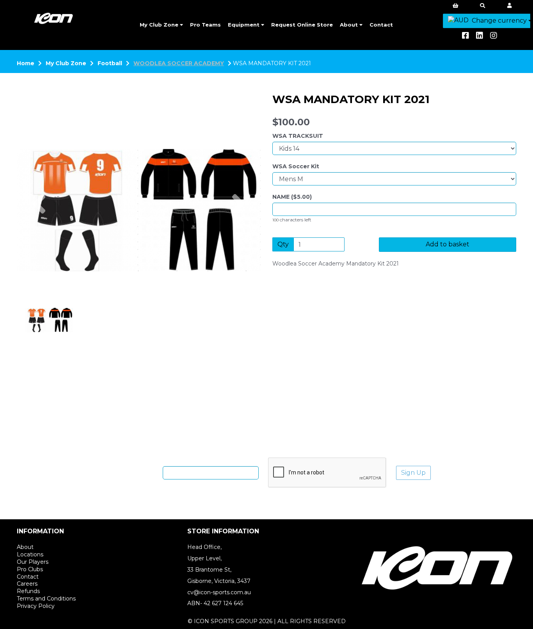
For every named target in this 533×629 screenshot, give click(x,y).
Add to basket (447, 244)
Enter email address (131, 472)
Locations (30, 554)
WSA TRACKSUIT (297, 135)
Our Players (32, 561)
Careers (27, 583)
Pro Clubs (30, 569)
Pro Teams (205, 24)
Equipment (244, 24)
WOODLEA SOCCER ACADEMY (178, 63)
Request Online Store (302, 24)
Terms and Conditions (46, 598)
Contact (381, 24)
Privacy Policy (36, 605)
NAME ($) (292, 196)
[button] (39, 238)
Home (25, 63)
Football (110, 63)
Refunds (28, 591)
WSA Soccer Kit (295, 166)
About (349, 24)
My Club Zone (160, 24)
